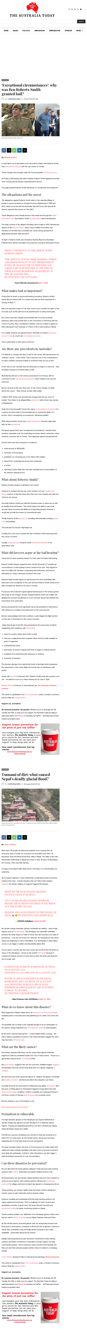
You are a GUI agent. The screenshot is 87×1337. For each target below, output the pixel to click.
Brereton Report (18, 228)
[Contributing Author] (3, 99)
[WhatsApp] (14, 150)
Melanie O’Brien (10, 157)
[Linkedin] (75, 9)
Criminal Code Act (50, 173)
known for (24, 518)
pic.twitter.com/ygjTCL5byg (21, 276)
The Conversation (31, 695)
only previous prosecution (25, 379)
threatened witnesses (40, 543)
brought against (35, 219)
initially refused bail (33, 421)
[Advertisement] (43, 54)
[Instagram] (72, 9)
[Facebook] (69, 9)
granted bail (15, 424)
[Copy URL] (24, 150)
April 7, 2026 (43, 283)
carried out (35, 400)
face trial (13, 676)
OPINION (5, 80)
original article (20, 698)
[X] (78, 9)
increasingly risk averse (31, 336)
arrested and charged (13, 167)
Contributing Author (14, 99)
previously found (14, 543)
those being (30, 628)
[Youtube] (81, 9)
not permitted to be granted (45, 409)
